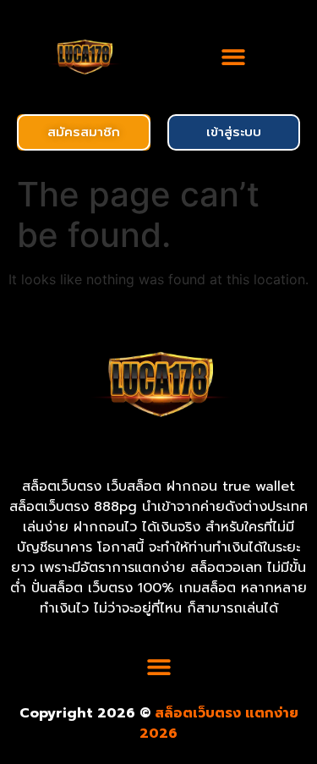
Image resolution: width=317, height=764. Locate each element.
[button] (234, 57)
